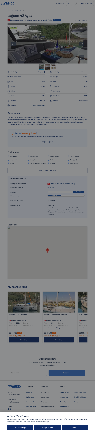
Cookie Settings (20, 428)
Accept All (74, 428)
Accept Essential (47, 428)
